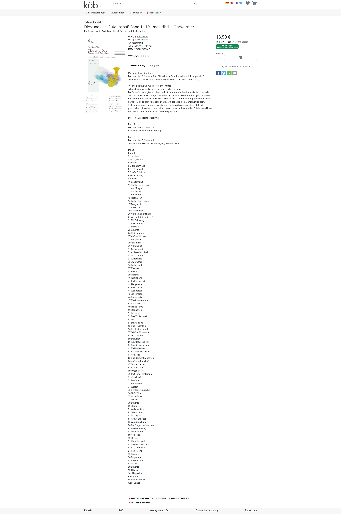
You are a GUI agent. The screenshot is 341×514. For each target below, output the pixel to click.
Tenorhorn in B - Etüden (140, 502)
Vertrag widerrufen (159, 510)
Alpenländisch (141, 39)
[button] (218, 73)
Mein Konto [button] (155, 12)
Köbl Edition (142, 36)
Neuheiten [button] (136, 12)
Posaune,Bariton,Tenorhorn (142, 498)
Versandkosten (240, 41)
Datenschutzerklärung (207, 510)
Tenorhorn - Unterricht (180, 498)
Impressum (251, 510)
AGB (121, 510)
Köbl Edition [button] (118, 12)
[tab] (137, 65)
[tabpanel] (170, 279)
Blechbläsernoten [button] (96, 12)
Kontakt (88, 510)
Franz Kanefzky (94, 22)
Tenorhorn (161, 498)
